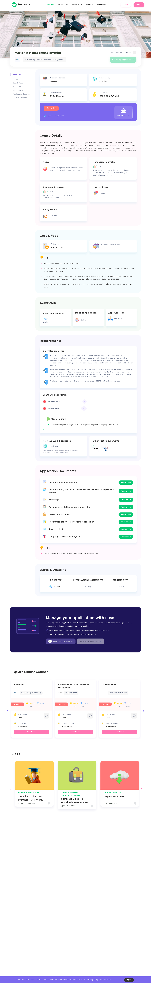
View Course (31, 732)
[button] (90, 641)
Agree (129, 980)
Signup (138, 4)
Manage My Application (121, 60)
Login (126, 4)
